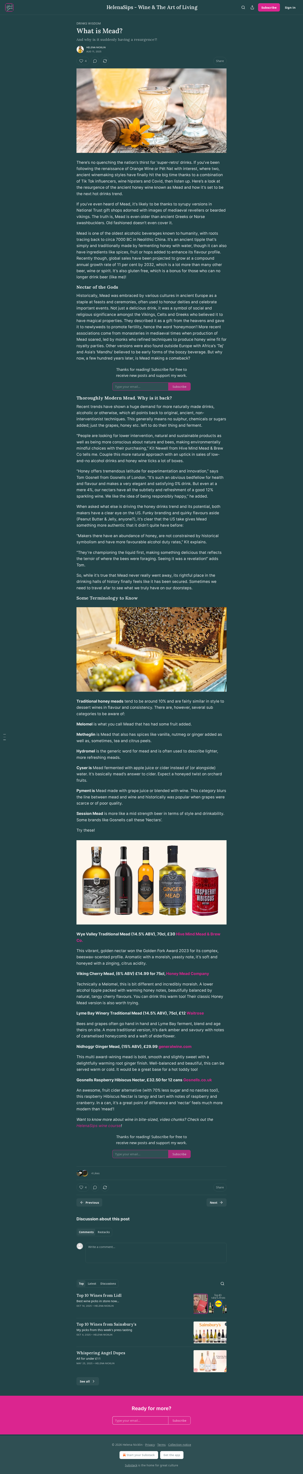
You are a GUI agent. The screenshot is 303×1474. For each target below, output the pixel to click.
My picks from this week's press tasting (104, 1330)
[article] (151, 1303)
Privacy (150, 1445)
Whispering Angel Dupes (100, 1352)
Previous (92, 1202)
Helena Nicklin (96, 47)
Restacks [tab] (104, 1232)
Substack (131, 1465)
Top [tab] (81, 1283)
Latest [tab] (92, 1283)
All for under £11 (88, 1358)
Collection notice (179, 1445)
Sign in (290, 7)
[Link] (70, 287)
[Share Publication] (252, 7)
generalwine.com (175, 1046)
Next (213, 1202)
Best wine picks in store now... (97, 1301)
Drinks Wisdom (88, 23)
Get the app (171, 1455)
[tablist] (94, 1232)
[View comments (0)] (95, 61)
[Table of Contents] (4, 737)
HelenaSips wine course (98, 1125)
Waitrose (195, 1013)
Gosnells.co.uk (197, 1080)
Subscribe (269, 7)
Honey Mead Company (187, 973)
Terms (161, 1445)
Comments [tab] (86, 1232)
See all (85, 1381)
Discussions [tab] (108, 1283)
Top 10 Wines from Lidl (99, 1295)
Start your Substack (141, 1455)
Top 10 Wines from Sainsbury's (106, 1324)
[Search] (243, 7)
